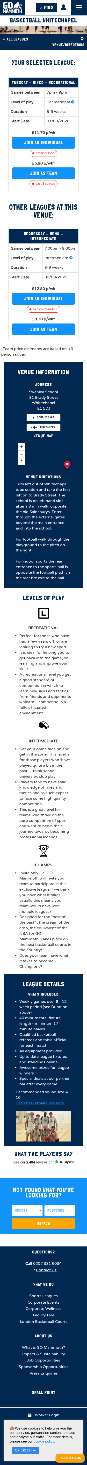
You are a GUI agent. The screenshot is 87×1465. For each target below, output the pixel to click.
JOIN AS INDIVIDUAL (43, 142)
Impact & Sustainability (43, 1354)
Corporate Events (43, 1302)
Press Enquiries (43, 1373)
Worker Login (46, 1415)
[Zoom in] (21, 446)
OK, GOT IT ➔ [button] (25, 1450)
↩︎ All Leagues (15, 39)
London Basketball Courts (43, 1321)
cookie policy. (44, 1441)
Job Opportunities (43, 1360)
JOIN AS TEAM (43, 173)
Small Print (43, 1392)
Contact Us (46, 1270)
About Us (43, 1335)
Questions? (43, 1251)
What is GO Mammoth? (43, 1347)
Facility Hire (43, 1315)
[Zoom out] (21, 454)
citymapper (47, 427)
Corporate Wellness (43, 1308)
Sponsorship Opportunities (43, 1366)
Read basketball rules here (40, 1103)
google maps (45, 417)
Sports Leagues (43, 1295)
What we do (43, 1284)
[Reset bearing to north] (21, 461)
